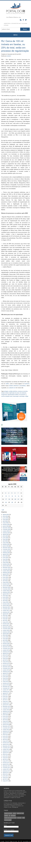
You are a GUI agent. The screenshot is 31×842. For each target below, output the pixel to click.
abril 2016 (5, 719)
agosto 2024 (6, 554)
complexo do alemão (23, 391)
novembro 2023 (6, 569)
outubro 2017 (6, 689)
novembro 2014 (6, 747)
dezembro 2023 (6, 567)
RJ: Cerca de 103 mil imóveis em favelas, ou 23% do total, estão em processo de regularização (15, 45)
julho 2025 (5, 536)
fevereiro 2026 (6, 524)
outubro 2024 (6, 551)
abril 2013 (5, 779)
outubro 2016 (6, 709)
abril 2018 (5, 680)
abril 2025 (5, 541)
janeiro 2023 (6, 585)
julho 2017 (5, 694)
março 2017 (5, 701)
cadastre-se (12, 387)
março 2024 (5, 562)
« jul (2, 510)
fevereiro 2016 (6, 723)
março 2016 (5, 721)
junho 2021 (5, 617)
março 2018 (5, 681)
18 (9, 499)
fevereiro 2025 (6, 544)
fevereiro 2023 (6, 584)
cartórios (6, 815)
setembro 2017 (6, 691)
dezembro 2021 (6, 607)
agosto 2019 (6, 653)
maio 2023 (5, 579)
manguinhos (4, 394)
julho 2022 (5, 595)
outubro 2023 (6, 570)
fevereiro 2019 (6, 663)
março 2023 (5, 582)
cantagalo (6, 391)
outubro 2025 (6, 531)
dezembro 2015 (6, 726)
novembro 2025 (6, 529)
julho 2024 (5, 556)
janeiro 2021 (6, 625)
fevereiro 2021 (6, 623)
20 (15, 499)
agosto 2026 (6, 514)
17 (6, 499)
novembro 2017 (6, 688)
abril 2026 (5, 521)
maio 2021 (5, 618)
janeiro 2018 (6, 685)
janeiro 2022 (6, 605)
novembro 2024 (6, 549)
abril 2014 (5, 759)
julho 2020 (5, 635)
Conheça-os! (15, 807)
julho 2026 (5, 516)
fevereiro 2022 (6, 604)
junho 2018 (5, 676)
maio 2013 (5, 777)
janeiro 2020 (6, 645)
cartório (14, 813)
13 (15, 496)
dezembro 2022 (6, 587)
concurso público (7, 820)
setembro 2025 (6, 532)
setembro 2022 (6, 592)
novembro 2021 (6, 608)
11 (9, 496)
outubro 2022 (6, 590)
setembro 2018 (6, 671)
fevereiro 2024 (6, 564)
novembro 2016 (6, 708)
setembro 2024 (6, 552)
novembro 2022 (6, 589)
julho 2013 (5, 774)
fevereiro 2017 (6, 703)
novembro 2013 (6, 767)
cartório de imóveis (8, 813)
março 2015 (5, 741)
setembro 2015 (6, 731)
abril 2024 (5, 561)
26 (12, 502)
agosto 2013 (6, 772)
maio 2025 (5, 539)
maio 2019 (5, 658)
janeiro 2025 (6, 546)
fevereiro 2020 (6, 643)
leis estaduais (23, 393)
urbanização (16, 396)
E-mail (9, 829)
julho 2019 (5, 655)
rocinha (3, 396)
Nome (5, 825)
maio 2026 (5, 519)
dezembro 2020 (6, 627)
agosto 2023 (6, 574)
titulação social (8, 396)
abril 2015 (5, 739)
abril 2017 (5, 699)
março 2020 (5, 642)
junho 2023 (5, 577)
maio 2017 (5, 698)
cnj (9, 815)
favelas (7, 393)
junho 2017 (5, 696)
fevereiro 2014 (6, 762)
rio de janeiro (22, 394)
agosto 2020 (6, 633)
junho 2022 (5, 597)
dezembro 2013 (6, 766)
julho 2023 (5, 575)
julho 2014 (5, 754)
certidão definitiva (13, 391)
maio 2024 (5, 559)
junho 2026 (5, 518)
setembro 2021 (6, 612)
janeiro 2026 (6, 526)
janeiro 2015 (6, 744)
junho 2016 (5, 716)
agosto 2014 (6, 752)
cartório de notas (20, 813)
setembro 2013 (6, 771)
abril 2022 (5, 600)
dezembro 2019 (6, 646)
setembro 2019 (6, 651)
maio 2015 (5, 737)
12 (12, 496)
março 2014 (5, 761)
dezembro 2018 (6, 666)
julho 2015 (5, 734)
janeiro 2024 (6, 565)
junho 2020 (5, 637)
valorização (22, 396)
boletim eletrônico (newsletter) (17, 385)
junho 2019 (5, 656)
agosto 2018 (6, 673)
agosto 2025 (6, 534)
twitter (7, 383)
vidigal (26, 396)
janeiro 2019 (6, 665)
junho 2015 (5, 736)
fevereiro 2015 (6, 742)
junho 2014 (5, 756)
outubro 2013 (6, 769)
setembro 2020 (6, 632)
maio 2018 (5, 678)
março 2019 (5, 661)
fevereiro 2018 (6, 683)
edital (23, 817)
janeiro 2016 (6, 724)
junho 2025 (5, 537)
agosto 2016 (6, 713)
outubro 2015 (6, 729)
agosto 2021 (6, 613)
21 (18, 499)
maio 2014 (5, 757)
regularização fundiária (13, 394)
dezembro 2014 (6, 746)
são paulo (19, 817)
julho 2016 (5, 714)
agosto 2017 (6, 693)
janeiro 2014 (6, 764)
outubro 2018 (6, 670)
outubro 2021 (6, 610)
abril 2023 (5, 580)
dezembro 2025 (6, 527)
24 (6, 502)
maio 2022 (5, 599)
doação (3, 393)
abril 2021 (5, 620)
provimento (13, 815)
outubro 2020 (6, 630)
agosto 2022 (6, 594)
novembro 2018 (6, 668)
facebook (26, 383)
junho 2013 (5, 775)
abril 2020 (5, 640)
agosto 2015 (6, 732)
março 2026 (5, 522)
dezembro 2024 (6, 547)
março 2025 (5, 542)
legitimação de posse (14, 393)
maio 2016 (5, 718)
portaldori (9, 56)
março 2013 (5, 780)
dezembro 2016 (6, 706)
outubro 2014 (6, 749)
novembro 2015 (6, 728)
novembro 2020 (6, 628)
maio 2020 (5, 638)
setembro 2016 (6, 711)
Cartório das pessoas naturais (10, 817)
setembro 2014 (6, 751)
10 (6, 496)
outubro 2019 (6, 650)
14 (18, 496)
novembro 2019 (6, 648)
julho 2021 (5, 615)
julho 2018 (5, 675)
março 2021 (5, 622)
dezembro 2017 (6, 686)
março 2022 (5, 602)
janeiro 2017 (6, 704)
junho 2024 (5, 557)
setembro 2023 (6, 572)
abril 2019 (5, 660)
